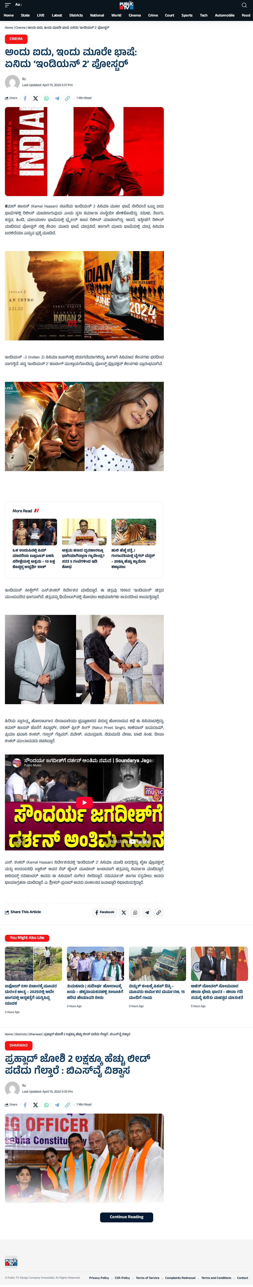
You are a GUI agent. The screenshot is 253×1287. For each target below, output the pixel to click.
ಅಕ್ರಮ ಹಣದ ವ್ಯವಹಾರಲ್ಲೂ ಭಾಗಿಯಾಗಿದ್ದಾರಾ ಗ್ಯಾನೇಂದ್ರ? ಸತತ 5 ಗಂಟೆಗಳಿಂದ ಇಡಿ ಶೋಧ (83, 559)
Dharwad (35, 1034)
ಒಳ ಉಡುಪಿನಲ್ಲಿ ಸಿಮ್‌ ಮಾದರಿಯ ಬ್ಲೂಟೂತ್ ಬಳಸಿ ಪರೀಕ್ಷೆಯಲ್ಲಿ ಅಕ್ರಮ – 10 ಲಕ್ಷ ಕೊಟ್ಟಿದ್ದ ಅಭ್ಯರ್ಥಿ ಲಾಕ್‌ (34, 559)
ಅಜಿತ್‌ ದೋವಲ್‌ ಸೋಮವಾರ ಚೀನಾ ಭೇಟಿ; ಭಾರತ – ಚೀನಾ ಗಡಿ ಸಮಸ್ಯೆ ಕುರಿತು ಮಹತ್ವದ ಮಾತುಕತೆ (217, 992)
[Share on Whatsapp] (46, 98)
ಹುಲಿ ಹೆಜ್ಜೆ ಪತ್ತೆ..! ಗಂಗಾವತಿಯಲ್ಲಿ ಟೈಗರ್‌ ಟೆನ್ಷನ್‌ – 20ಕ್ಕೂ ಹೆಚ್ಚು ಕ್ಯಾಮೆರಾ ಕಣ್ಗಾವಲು (133, 559)
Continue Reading (126, 1217)
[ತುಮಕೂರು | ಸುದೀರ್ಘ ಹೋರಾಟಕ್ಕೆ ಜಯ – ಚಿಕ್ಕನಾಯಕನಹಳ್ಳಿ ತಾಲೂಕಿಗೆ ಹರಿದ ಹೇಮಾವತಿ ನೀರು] (95, 964)
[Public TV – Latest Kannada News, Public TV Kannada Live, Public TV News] (11, 1262)
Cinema (20, 28)
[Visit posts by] (12, 82)
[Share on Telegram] (57, 98)
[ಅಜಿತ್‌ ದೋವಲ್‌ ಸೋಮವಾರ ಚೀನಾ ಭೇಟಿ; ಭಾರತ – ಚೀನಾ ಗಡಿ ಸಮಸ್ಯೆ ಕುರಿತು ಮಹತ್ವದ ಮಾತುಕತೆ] (219, 964)
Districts (21, 1034)
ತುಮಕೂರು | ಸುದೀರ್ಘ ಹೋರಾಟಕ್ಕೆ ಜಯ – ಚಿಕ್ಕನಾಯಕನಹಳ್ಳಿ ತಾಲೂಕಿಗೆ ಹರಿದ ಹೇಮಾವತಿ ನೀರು (95, 992)
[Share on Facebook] (25, 98)
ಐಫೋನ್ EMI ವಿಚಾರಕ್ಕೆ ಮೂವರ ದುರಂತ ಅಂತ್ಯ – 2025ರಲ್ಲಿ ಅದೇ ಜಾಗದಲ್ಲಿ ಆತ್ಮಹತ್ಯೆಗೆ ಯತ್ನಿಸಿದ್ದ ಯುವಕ (31, 995)
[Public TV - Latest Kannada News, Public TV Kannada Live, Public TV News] (126, 5)
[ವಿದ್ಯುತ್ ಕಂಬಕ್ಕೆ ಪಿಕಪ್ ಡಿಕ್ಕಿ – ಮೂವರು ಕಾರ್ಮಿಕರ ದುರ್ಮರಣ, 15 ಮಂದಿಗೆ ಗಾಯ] (157, 964)
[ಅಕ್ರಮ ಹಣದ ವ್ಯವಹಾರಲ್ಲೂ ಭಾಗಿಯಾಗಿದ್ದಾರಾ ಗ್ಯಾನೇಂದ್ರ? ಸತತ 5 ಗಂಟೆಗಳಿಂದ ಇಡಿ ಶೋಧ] (84, 532)
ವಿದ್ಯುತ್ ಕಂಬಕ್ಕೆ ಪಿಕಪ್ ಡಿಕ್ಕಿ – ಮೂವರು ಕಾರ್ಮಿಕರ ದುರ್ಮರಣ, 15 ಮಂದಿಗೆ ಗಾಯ (157, 992)
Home (9, 28)
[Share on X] (36, 98)
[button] (9, 5)
